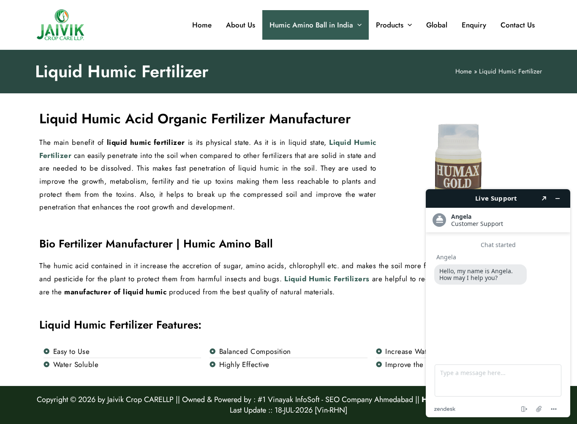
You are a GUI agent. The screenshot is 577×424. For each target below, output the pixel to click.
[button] (357, 25)
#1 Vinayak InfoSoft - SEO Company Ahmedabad (335, 399)
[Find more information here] (498, 303)
